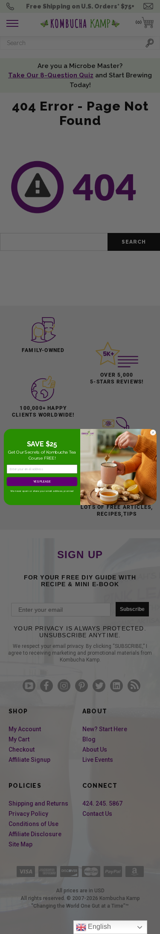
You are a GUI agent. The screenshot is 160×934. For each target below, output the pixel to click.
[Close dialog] (152, 432)
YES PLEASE (41, 481)
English (98, 926)
